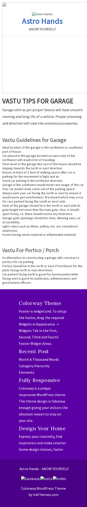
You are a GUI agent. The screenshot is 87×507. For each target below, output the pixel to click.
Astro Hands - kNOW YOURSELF (44, 468)
